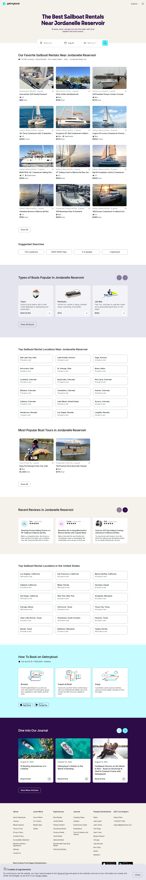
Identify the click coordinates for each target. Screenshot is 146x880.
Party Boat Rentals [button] (59, 849)
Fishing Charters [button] (59, 825)
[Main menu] (142, 3)
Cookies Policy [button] (18, 836)
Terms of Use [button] (62, 873)
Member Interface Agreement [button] (19, 845)
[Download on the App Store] (25, 705)
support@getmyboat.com (123, 825)
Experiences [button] (58, 812)
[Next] (125, 277)
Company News (79, 817)
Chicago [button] (96, 840)
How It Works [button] (38, 817)
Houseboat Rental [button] (59, 829)
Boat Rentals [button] (57, 817)
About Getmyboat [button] (19, 817)
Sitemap (16, 849)
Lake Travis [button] (98, 832)
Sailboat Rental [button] (58, 840)
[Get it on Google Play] (41, 705)
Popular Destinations (102, 812)
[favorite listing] (53, 91)
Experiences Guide (80, 825)
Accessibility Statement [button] (21, 840)
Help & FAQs (118, 817)
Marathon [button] (97, 855)
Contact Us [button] (17, 853)
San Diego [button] (97, 829)
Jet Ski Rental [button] (58, 821)
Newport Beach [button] (99, 836)
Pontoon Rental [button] (58, 832)
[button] (41, 59)
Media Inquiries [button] (18, 825)
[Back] (119, 277)
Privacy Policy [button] (41, 876)
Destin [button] (96, 851)
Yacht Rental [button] (57, 836)
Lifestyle (76, 821)
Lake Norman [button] (98, 844)
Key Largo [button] (97, 847)
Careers (16, 821)
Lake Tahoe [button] (98, 825)
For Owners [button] (37, 821)
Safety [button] (35, 829)
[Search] (105, 43)
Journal (76, 812)
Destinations (77, 829)
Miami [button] (95, 817)
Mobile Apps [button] (37, 825)
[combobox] (50, 43)
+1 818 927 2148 (119, 821)
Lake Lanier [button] (98, 821)
